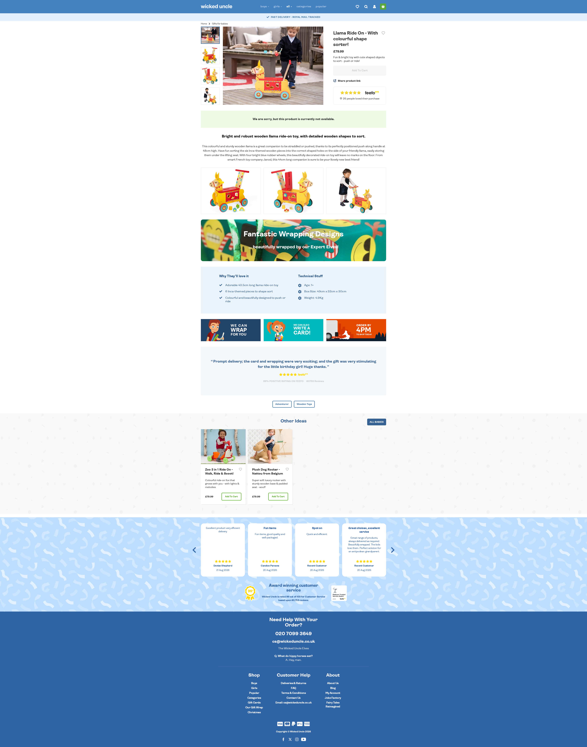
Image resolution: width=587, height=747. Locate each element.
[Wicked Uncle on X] (290, 739)
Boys (264, 6)
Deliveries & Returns (293, 683)
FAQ (293, 688)
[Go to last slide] (194, 550)
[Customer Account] (374, 7)
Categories (304, 6)
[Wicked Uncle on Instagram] (297, 739)
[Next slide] (392, 550)
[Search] (366, 7)
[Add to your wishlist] (383, 33)
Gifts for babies (220, 24)
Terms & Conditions (293, 693)
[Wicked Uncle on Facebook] (283, 739)
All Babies (377, 422)
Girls (277, 6)
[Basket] (383, 7)
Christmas (254, 712)
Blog (333, 688)
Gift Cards (254, 702)
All (288, 6)
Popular (321, 6)
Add (231, 496)
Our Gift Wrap (254, 707)
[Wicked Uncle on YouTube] (304, 739)
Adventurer (282, 404)
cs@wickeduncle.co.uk (293, 641)
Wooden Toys (304, 404)
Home (204, 24)
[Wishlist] (357, 7)
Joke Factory (333, 697)
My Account (332, 693)
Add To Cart (360, 70)
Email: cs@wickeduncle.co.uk (293, 702)
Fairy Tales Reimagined (333, 704)
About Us (333, 683)
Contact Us (293, 697)
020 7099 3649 (293, 633)
